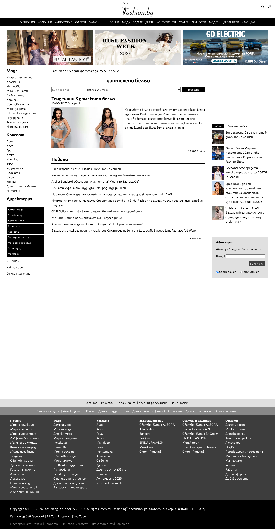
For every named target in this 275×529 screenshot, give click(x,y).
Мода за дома (16, 108)
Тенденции (17, 456)
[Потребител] (271, 6)
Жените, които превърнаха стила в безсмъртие (86, 217)
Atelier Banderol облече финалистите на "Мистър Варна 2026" (95, 181)
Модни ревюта (21, 429)
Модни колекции (22, 424)
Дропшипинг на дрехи (68, 483)
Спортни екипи (227, 411)
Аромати (13, 172)
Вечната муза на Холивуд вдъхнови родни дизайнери (88, 188)
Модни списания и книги (27, 487)
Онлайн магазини (18, 273)
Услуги (230, 465)
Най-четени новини (236, 126)
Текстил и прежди (238, 438)
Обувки (230, 447)
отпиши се (251, 271)
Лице (10, 141)
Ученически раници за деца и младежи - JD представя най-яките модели (101, 175)
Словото (51, 523)
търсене (193, 89)
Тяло (10, 163)
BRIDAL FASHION (151, 442)
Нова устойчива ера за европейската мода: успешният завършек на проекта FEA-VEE (113, 194)
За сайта (91, 402)
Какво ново (15, 267)
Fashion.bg (27, 22)
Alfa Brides (146, 429)
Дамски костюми (169, 411)
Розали (38, 523)
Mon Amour (147, 447)
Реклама (107, 402)
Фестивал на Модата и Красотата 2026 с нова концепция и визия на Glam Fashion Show (244, 154)
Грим (10, 150)
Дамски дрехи (72, 411)
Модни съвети (17, 90)
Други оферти (235, 474)
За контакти (180, 402)
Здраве (138, 22)
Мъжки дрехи (235, 429)
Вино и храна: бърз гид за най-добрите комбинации (87, 168)
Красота (13, 231)
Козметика (15, 168)
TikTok (51, 516)
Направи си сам (17, 126)
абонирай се (227, 271)
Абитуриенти (166, 22)
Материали (233, 460)
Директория (63, 22)
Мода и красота (80, 70)
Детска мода (16, 220)
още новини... (195, 238)
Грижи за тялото (22, 469)
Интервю (13, 86)
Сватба (184, 22)
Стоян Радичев (150, 451)
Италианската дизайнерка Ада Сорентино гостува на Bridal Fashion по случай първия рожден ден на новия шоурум (127, 203)
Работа (231, 469)
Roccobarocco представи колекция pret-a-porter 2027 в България (246, 172)
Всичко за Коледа (65, 474)
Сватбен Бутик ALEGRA (157, 424)
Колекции (45, 22)
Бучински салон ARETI (197, 429)
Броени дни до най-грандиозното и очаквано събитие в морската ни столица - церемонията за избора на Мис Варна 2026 (244, 192)
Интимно (13, 190)
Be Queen (145, 438)
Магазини (13, 253)
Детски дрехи (235, 433)
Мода (126, 22)
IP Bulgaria (67, 523)
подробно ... (196, 150)
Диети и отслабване (21, 186)
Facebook (38, 516)
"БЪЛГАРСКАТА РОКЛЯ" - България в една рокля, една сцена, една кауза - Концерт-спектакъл (245, 214)
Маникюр (13, 159)
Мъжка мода (15, 215)
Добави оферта (236, 478)
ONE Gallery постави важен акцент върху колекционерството (96, 211)
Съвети (12, 177)
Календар (248, 22)
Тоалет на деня (17, 122)
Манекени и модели (19, 242)
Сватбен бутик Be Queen (200, 433)
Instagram (64, 516)
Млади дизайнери (22, 451)
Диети (149, 22)
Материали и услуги (20, 237)
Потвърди (256, 263)
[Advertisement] (95, 242)
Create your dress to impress (95, 523)
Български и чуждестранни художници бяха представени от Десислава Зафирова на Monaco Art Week (123, 230)
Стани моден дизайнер (69, 478)
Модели (214, 22)
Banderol (145, 433)
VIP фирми (14, 261)
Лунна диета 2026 (109, 478)
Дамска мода (15, 209)
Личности (199, 22)
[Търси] (263, 6)
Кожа (10, 154)
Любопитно (15, 95)
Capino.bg (122, 523)
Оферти (80, 22)
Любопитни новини (24, 492)
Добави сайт (125, 402)
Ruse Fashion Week (109, 483)
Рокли (90, 411)
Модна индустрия (23, 433)
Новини (113, 22)
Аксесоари (14, 226)
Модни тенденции (20, 77)
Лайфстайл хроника (24, 438)
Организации (15, 248)
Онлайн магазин (48, 411)
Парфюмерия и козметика (244, 451)
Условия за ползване (153, 402)
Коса (10, 146)
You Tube (79, 516)
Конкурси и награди (24, 447)
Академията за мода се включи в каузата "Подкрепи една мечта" (97, 224)
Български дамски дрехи (70, 487)
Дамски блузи (108, 411)
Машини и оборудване (241, 456)
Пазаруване (15, 117)
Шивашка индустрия (21, 113)
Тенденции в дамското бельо (83, 98)
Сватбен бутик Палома (199, 447)
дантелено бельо (107, 70)
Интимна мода (20, 483)
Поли (125, 411)
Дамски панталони (199, 411)
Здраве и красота (22, 465)
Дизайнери (231, 22)
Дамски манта (142, 411)
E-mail (220, 256)
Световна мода (18, 104)
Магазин (95, 22)
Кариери (12, 99)
